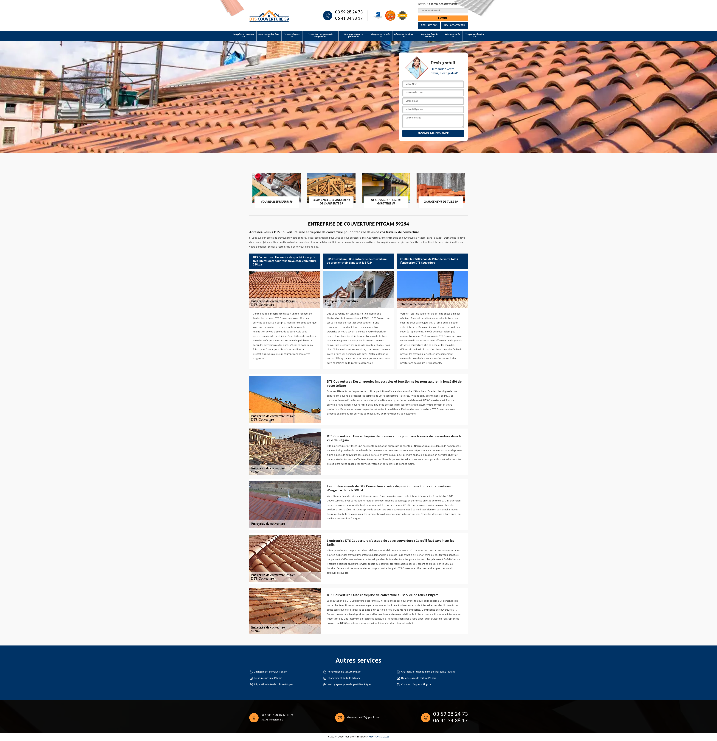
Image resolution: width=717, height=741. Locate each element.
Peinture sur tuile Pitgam (268, 678)
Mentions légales (379, 737)
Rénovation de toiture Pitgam (344, 671)
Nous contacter (454, 25)
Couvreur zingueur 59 (292, 35)
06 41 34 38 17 (349, 18)
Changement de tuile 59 (380, 35)
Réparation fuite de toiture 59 (429, 35)
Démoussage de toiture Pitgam (418, 678)
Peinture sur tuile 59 (452, 35)
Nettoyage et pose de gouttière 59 (353, 35)
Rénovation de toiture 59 (403, 35)
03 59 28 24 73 (349, 12)
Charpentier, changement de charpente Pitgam (428, 671)
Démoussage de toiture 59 (268, 35)
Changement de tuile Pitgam (344, 678)
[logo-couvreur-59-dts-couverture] (269, 15)
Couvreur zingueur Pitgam (416, 684)
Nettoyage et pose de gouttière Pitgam (350, 684)
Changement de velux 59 (474, 35)
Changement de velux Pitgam (270, 671)
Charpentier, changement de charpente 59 (320, 35)
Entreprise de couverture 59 (243, 35)
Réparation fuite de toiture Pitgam (273, 684)
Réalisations (429, 25)
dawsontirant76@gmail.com (363, 717)
